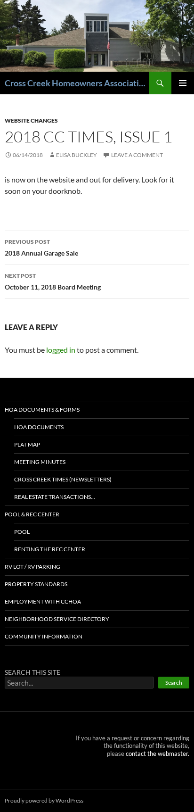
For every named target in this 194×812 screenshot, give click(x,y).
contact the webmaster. (157, 753)
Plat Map (27, 444)
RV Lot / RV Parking (32, 566)
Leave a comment (137, 154)
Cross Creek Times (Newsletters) (63, 479)
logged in (60, 349)
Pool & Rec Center (32, 514)
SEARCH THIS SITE (32, 672)
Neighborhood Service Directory (57, 618)
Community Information (43, 636)
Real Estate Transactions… (54, 496)
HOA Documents (39, 427)
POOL (22, 531)
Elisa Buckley (76, 154)
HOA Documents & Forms (42, 409)
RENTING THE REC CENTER (49, 549)
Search (173, 682)
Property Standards (36, 584)
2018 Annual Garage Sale (41, 247)
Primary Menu (182, 83)
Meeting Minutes (39, 461)
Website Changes (31, 120)
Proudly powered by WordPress (44, 800)
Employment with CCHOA (43, 601)
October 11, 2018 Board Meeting (53, 281)
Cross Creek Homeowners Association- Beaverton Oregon (77, 83)
